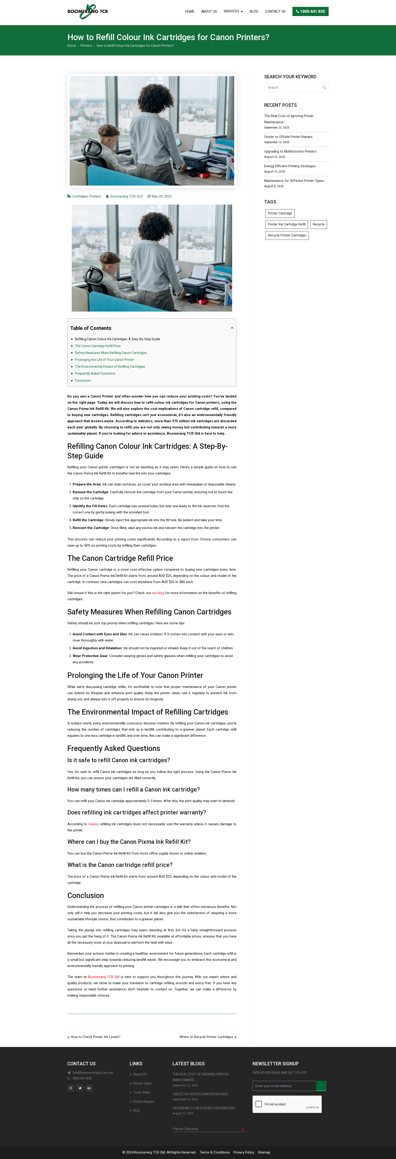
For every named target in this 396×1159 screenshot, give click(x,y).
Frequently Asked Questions (95, 373)
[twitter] (81, 1088)
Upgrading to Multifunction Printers (290, 151)
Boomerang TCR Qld (104, 977)
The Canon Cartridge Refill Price (98, 346)
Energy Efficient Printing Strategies (290, 166)
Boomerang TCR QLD (127, 196)
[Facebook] (71, 1088)
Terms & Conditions (215, 1152)
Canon (93, 824)
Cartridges (80, 196)
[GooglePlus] (90, 1088)
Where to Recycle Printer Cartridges (206, 1037)
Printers (95, 196)
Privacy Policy (244, 1152)
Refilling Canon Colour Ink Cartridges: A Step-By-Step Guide (117, 339)
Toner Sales (141, 1092)
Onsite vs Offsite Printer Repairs (288, 137)
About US (209, 11)
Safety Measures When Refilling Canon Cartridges (111, 353)
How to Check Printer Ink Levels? (96, 1037)
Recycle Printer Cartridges (287, 235)
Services (231, 11)
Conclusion (83, 380)
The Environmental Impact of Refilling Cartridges (110, 366)
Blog (254, 11)
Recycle (318, 224)
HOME (189, 11)
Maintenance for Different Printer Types (294, 181)
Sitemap (264, 1152)
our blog (158, 593)
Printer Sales (142, 1083)
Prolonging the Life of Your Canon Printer (104, 360)
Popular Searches (185, 1129)
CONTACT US (275, 11)
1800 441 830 (312, 11)
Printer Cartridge (280, 213)
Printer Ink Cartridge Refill (286, 224)
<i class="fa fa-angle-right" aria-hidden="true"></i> (321, 1086)
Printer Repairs (144, 1101)
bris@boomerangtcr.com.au (93, 1072)
